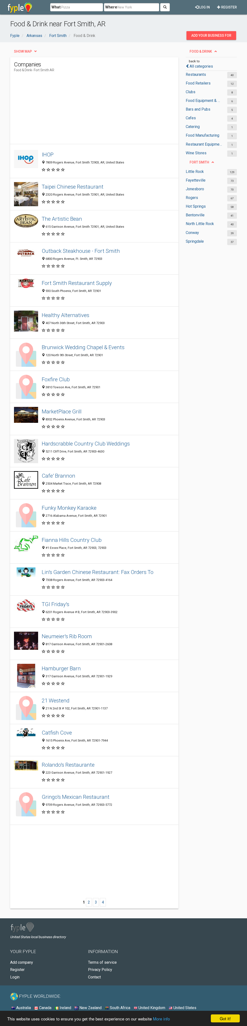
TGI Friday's (55, 604)
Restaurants (196, 74)
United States (184, 1007)
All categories (201, 66)
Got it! (225, 1018)
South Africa (119, 1007)
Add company (21, 962)
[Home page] (20, 7)
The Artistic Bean (62, 219)
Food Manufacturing (202, 135)
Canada (44, 1007)
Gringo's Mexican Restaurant (76, 797)
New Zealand (90, 1007)
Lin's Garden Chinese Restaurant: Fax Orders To (97, 572)
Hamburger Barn (61, 668)
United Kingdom (151, 1007)
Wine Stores (196, 153)
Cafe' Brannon (58, 476)
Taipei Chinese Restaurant (72, 187)
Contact (94, 977)
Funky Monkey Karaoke (69, 508)
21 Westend (55, 700)
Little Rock (195, 171)
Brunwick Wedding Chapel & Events (83, 347)
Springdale (195, 241)
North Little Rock (200, 223)
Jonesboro (195, 189)
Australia (23, 1007)
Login (15, 977)
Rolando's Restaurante (68, 765)
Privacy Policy (100, 969)
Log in (204, 7)
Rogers (192, 197)
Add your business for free (211, 37)
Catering (193, 126)
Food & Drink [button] (201, 51)
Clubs (190, 92)
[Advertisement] (102, 110)
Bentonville (195, 215)
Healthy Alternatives (65, 315)
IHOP (48, 154)
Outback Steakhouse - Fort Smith (81, 251)
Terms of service (102, 962)
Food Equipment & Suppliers (204, 100)
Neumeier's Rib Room (67, 636)
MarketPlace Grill (62, 411)
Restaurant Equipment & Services (204, 144)
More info (161, 1019)
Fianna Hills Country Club (72, 540)
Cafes (191, 118)
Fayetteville (196, 180)
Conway (192, 232)
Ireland (65, 1007)
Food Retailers (198, 83)
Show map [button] (23, 51)
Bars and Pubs (198, 109)
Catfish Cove (57, 732)
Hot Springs (196, 206)
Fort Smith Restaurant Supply (77, 283)
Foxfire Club (56, 379)
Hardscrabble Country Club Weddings (86, 443)
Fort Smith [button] (199, 162)
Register (228, 7)
